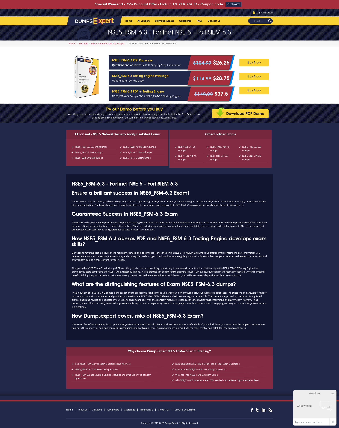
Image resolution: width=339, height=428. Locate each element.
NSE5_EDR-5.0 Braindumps (89, 157)
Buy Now (254, 62)
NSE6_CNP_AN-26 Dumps (251, 157)
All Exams (97, 409)
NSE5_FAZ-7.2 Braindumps (89, 152)
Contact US (164, 409)
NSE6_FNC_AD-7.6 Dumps (251, 148)
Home (128, 21)
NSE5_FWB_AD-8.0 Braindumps (139, 146)
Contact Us (214, 21)
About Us (82, 409)
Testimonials (146, 409)
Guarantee (185, 21)
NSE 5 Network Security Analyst (107, 43)
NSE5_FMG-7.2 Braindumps (137, 152)
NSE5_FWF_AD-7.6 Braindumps (91, 146)
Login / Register (265, 12)
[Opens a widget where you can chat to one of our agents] (315, 408)
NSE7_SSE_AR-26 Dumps (186, 148)
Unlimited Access (164, 21)
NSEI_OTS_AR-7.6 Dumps (219, 157)
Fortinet (83, 43)
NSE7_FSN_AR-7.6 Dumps (187, 157)
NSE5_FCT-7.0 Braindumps (137, 157)
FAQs (199, 21)
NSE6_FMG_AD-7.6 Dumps (219, 148)
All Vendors (144, 21)
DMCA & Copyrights (185, 409)
